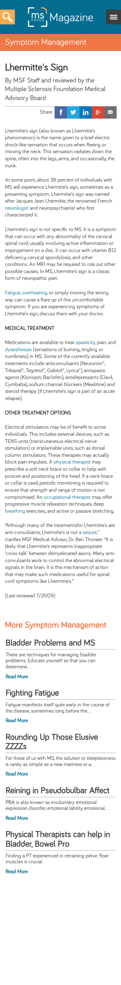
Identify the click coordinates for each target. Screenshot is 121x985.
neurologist (17, 208)
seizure (90, 532)
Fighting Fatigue (32, 693)
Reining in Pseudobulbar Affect (58, 790)
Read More (17, 677)
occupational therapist (67, 497)
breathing (15, 511)
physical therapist (72, 462)
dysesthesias (18, 349)
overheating (34, 293)
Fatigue (12, 293)
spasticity (85, 342)
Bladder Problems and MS (50, 643)
